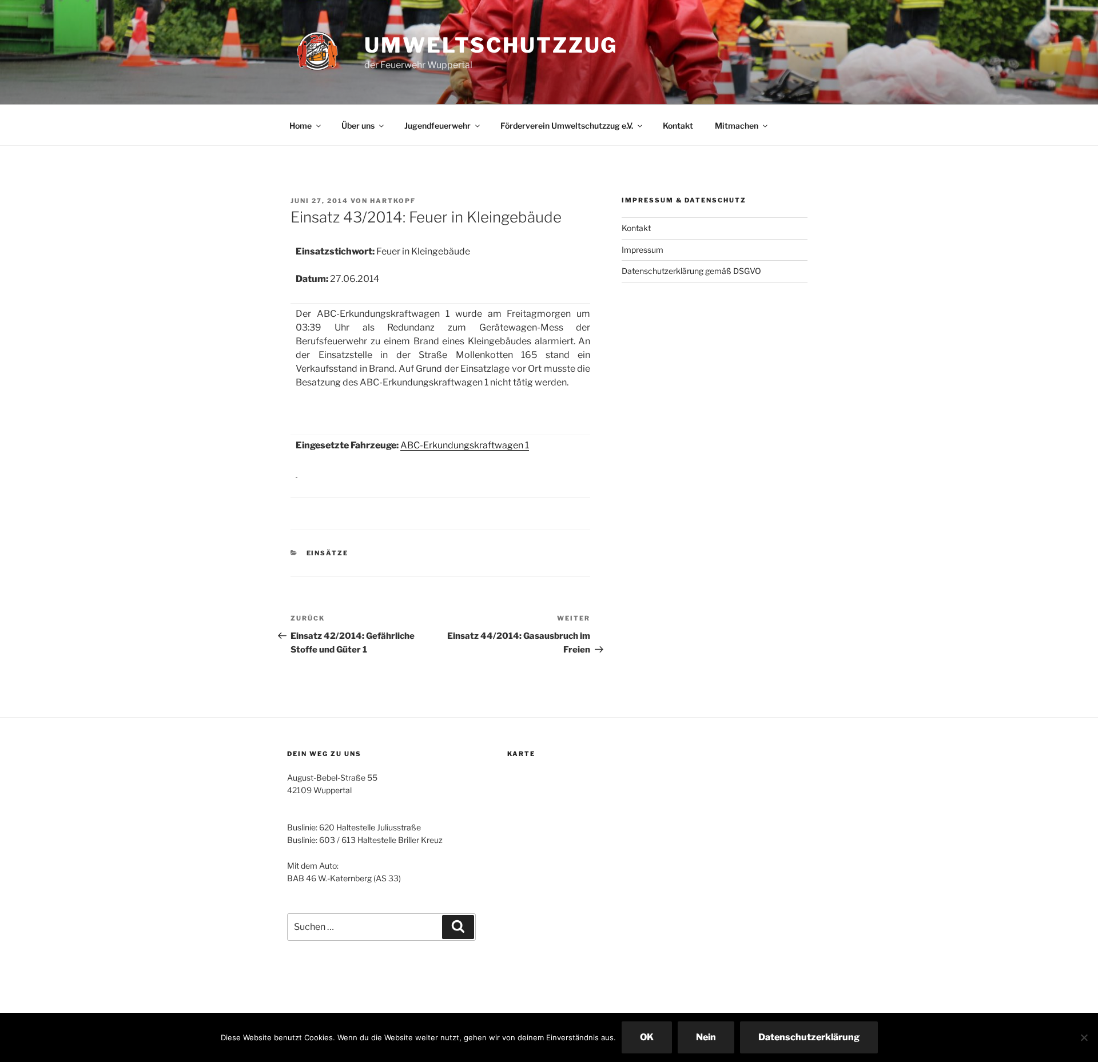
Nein (706, 1037)
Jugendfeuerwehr (437, 125)
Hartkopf (393, 201)
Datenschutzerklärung (809, 1037)
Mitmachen (736, 125)
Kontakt (678, 125)
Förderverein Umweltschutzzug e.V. (566, 125)
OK (647, 1037)
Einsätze (328, 553)
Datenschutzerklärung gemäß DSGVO (691, 271)
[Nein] (1083, 1037)
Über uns (358, 125)
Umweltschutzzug (491, 45)
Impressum (642, 249)
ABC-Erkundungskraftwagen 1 (464, 445)
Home (300, 125)
